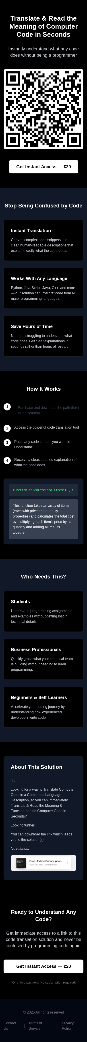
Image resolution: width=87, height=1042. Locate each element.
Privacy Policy (68, 1025)
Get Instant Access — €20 (43, 166)
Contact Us (10, 1025)
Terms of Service (35, 1025)
